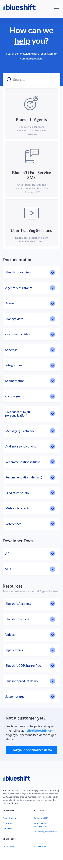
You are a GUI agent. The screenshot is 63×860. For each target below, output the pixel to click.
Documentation (18, 259)
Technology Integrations (45, 831)
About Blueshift (10, 818)
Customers (8, 823)
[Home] (16, 779)
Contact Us (8, 828)
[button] (56, 7)
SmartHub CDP (41, 818)
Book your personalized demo (31, 750)
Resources (13, 585)
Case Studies (40, 846)
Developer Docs (18, 540)
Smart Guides (9, 846)
